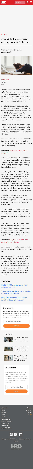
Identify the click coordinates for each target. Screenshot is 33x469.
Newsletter (4, 417)
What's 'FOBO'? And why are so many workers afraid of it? (21, 340)
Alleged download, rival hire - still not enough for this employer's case (20, 358)
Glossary (4, 412)
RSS (29, 414)
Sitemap (29, 412)
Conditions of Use (6, 419)
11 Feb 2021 (3, 82)
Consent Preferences (7, 421)
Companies (4, 408)
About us (29, 408)
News (5, 35)
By (5, 79)
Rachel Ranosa (5, 79)
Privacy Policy (5, 423)
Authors (3, 414)
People (3, 410)
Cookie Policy (5, 426)
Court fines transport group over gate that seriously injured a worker (21, 349)
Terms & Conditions (7, 428)
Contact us (28, 410)
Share (2, 84)
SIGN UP (16, 326)
